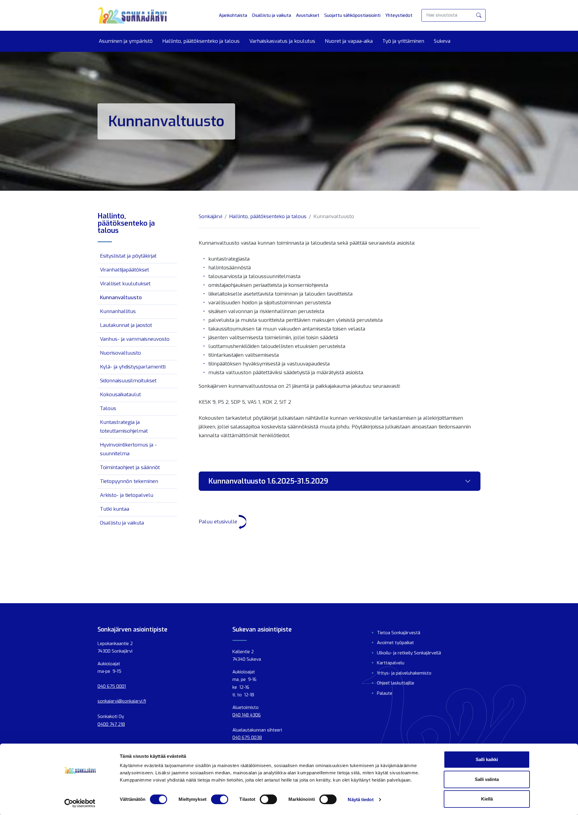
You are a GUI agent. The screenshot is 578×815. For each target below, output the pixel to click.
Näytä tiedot (360, 799)
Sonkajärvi (210, 216)
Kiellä (487, 798)
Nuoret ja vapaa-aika (349, 41)
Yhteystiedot (398, 15)
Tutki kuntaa (114, 509)
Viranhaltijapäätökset (124, 269)
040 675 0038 (247, 738)
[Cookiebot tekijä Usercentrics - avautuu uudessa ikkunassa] (80, 803)
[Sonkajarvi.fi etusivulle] (132, 15)
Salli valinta (487, 779)
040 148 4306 (246, 715)
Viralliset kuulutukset (125, 283)
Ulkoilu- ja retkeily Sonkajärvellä (409, 653)
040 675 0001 (112, 686)
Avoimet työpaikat (395, 643)
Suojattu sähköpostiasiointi (352, 15)
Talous (108, 408)
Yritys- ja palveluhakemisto (404, 673)
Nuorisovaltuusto (120, 353)
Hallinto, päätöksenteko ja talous (201, 41)
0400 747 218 (111, 724)
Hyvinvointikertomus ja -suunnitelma (128, 449)
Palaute (384, 693)
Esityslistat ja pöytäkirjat (128, 255)
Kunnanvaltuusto (121, 297)
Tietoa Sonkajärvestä (398, 633)
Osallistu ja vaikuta (271, 15)
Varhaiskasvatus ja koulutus (282, 41)
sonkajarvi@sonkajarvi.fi (122, 701)
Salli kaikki (487, 759)
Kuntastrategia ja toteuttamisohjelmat (124, 426)
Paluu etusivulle (219, 521)
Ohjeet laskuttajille (395, 683)
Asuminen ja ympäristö (126, 41)
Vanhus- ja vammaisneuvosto (134, 339)
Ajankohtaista (233, 15)
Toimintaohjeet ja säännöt (130, 467)
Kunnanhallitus (118, 311)
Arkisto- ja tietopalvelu (126, 495)
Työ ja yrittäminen (403, 41)
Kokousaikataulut (120, 394)
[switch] (219, 799)
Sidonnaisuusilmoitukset (128, 380)
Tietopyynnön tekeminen (129, 481)
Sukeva (442, 41)
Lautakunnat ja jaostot (126, 325)
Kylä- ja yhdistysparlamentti (133, 366)
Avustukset (307, 15)
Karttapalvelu (390, 663)
